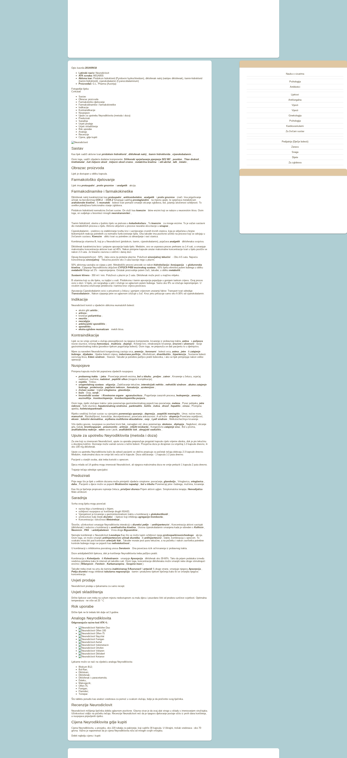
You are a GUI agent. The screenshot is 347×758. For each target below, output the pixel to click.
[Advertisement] (132, 29)
